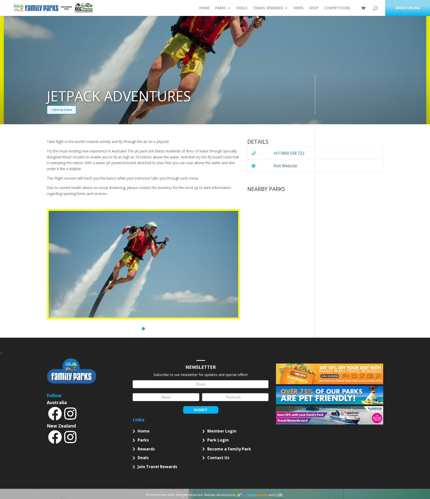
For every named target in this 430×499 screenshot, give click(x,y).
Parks (220, 8)
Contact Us (218, 457)
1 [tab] (143, 328)
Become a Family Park (229, 449)
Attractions (62, 110)
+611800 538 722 (288, 153)
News (299, 8)
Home (204, 8)
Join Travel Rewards (157, 466)
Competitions (337, 8)
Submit (201, 410)
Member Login (221, 431)
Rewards (146, 449)
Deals (241, 8)
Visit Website (285, 166)
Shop (314, 8)
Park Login (218, 440)
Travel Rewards (268, 8)
